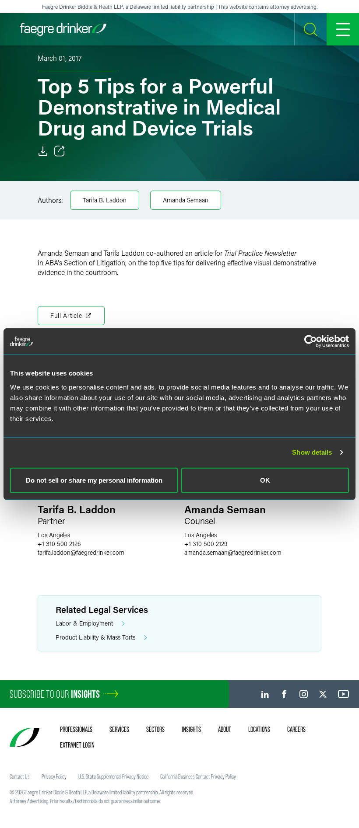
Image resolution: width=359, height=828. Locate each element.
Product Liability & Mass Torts (95, 637)
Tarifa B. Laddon (105, 200)
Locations (259, 729)
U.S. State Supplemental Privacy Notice (113, 776)
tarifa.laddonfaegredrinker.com (81, 552)
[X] (323, 694)
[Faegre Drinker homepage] (63, 29)
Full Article (66, 315)
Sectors (155, 729)
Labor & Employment (84, 623)
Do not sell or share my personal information (94, 480)
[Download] (43, 151)
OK (265, 480)
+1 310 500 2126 (59, 543)
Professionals (76, 729)
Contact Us (20, 776)
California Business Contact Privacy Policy (198, 776)
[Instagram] (303, 694)
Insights (191, 729)
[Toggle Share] (59, 151)
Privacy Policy (54, 776)
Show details (312, 452)
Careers (296, 729)
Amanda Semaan (185, 200)
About (224, 729)
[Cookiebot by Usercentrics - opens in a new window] (310, 341)
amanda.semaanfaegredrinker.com (233, 552)
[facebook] (284, 694)
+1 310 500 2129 (205, 543)
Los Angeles (54, 535)
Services (119, 729)
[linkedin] (265, 694)
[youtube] (343, 694)
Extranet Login (77, 745)
